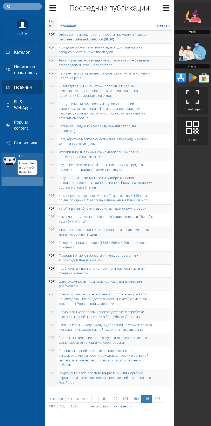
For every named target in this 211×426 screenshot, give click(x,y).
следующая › (98, 406)
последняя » (122, 406)
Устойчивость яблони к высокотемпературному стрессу (102, 208)
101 (104, 399)
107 (52, 406)
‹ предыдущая (78, 399)
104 (136, 399)
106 (157, 399)
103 (125, 399)
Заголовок (67, 26)
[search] (22, 6)
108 (63, 406)
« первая (56, 399)
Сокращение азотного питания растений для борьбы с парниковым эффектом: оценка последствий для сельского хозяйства (105, 378)
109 (73, 406)
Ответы (163, 26)
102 (114, 399)
